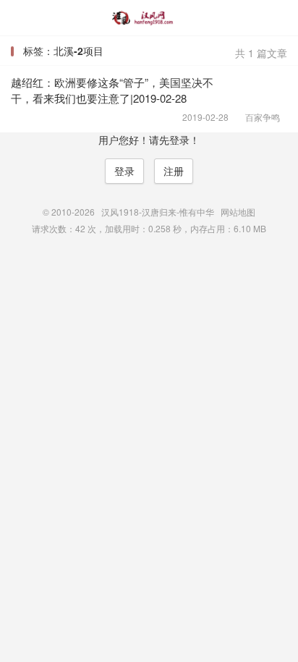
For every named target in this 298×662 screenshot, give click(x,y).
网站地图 (238, 211)
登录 (124, 171)
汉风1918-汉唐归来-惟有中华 (148, 18)
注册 (173, 171)
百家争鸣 (258, 117)
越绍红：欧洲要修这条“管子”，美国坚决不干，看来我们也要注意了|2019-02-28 (112, 90)
